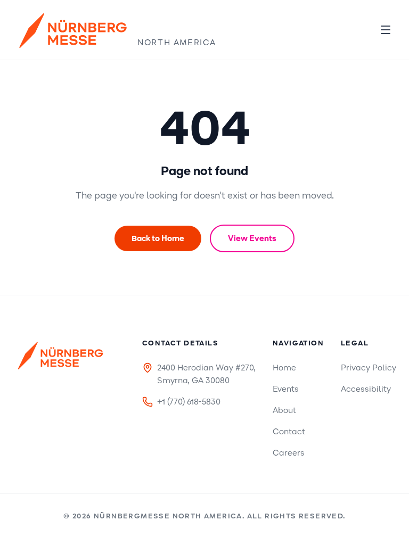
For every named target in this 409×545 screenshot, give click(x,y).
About (284, 410)
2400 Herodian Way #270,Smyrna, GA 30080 (206, 374)
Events (286, 389)
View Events (252, 238)
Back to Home (158, 238)
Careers (289, 453)
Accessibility (366, 389)
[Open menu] (385, 29)
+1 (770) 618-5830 (188, 402)
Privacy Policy (368, 367)
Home (284, 367)
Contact (289, 431)
